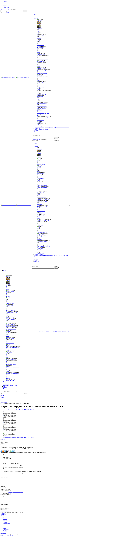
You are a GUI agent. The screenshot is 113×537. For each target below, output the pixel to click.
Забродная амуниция (41, 94)
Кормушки (39, 75)
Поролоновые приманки (42, 59)
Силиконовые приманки (42, 56)
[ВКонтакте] (1, 451)
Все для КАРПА (65, 127)
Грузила (38, 42)
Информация (3, 514)
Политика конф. (6, 526)
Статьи (4, 528)
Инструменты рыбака (41, 106)
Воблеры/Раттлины (41, 54)
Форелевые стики (41, 61)
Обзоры (5, 531)
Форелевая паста (40, 49)
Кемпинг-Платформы (41, 108)
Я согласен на (12, 492)
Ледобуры (39, 122)
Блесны (38, 52)
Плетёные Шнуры (41, 35)
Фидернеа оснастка (41, 63)
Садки (38, 99)
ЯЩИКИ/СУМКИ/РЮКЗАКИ (43, 91)
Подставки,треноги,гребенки (43, 117)
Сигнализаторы (40, 120)
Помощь (2, 515)
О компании (37, 129)
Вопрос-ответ (6, 529)
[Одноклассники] (3, 451)
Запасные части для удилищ (43, 113)
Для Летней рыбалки (48, 127)
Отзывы (46, 129)
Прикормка (39, 20)
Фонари (38, 115)
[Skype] (12, 451)
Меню (35, 14)
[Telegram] (14, 451)
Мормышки (39, 110)
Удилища (39, 24)
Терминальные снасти (42, 77)
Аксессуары (39, 84)
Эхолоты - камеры (41, 82)
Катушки (39, 31)
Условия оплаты (6, 523)
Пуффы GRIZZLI (41, 124)
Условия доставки (7, 524)
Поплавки (39, 38)
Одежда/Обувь (40, 96)
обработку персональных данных (16, 492)
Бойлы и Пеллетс (41, 47)
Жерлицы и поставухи (42, 103)
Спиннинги (39, 28)
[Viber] (8, 451)
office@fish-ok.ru (3, 533)
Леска (38, 33)
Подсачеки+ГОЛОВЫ (42, 73)
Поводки (39, 66)
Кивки (38, 80)
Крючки (38, 40)
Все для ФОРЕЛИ (58, 127)
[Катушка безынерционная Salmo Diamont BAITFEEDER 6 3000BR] (18, 409)
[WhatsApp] (10, 451)
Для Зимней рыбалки (39, 127)
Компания (3, 513)
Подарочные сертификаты (43, 70)
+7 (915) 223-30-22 (5, 9)
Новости (42, 129)
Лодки (38, 89)
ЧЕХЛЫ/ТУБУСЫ (41, 87)
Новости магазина (6, 507)
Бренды (5, 530)
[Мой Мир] (5, 451)
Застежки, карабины (41, 68)
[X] (7, 451)
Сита (38, 101)
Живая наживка (40, 45)
